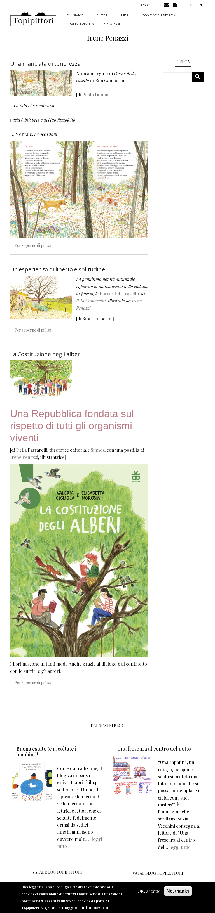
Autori (102, 15)
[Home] (33, 19)
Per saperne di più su (33, 245)
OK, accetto (149, 891)
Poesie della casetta (119, 293)
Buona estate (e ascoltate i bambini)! (46, 751)
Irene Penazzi (24, 457)
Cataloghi (113, 24)
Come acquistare (157, 15)
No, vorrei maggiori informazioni (74, 907)
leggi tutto (180, 847)
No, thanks (178, 891)
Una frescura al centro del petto (154, 748)
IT (190, 5)
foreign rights (80, 24)
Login (146, 5)
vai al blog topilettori (158, 873)
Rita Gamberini (91, 301)
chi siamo (75, 15)
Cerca (200, 77)
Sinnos (97, 450)
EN (199, 5)
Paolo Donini (95, 95)
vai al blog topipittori (57, 872)
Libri (125, 15)
